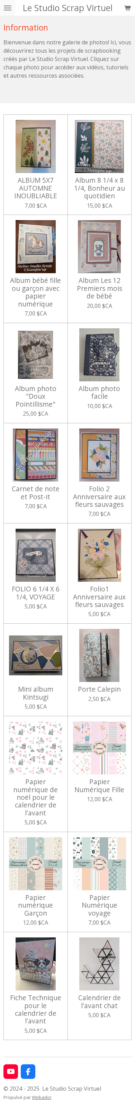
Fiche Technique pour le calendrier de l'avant (35, 1009)
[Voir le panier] (127, 8)
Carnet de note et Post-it (36, 493)
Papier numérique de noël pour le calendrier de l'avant (35, 797)
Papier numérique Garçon (35, 905)
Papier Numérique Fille (99, 786)
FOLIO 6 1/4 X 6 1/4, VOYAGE (36, 593)
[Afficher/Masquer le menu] (7, 8)
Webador (42, 1097)
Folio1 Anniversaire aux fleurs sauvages (99, 596)
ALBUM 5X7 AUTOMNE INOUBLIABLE (35, 188)
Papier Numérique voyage (99, 905)
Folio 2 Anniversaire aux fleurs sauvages (99, 496)
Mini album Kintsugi (35, 693)
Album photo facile (99, 392)
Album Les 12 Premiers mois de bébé (99, 288)
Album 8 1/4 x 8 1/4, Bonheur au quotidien (99, 188)
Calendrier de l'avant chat (99, 1002)
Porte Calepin (99, 689)
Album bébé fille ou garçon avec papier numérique (35, 292)
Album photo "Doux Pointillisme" (35, 396)
